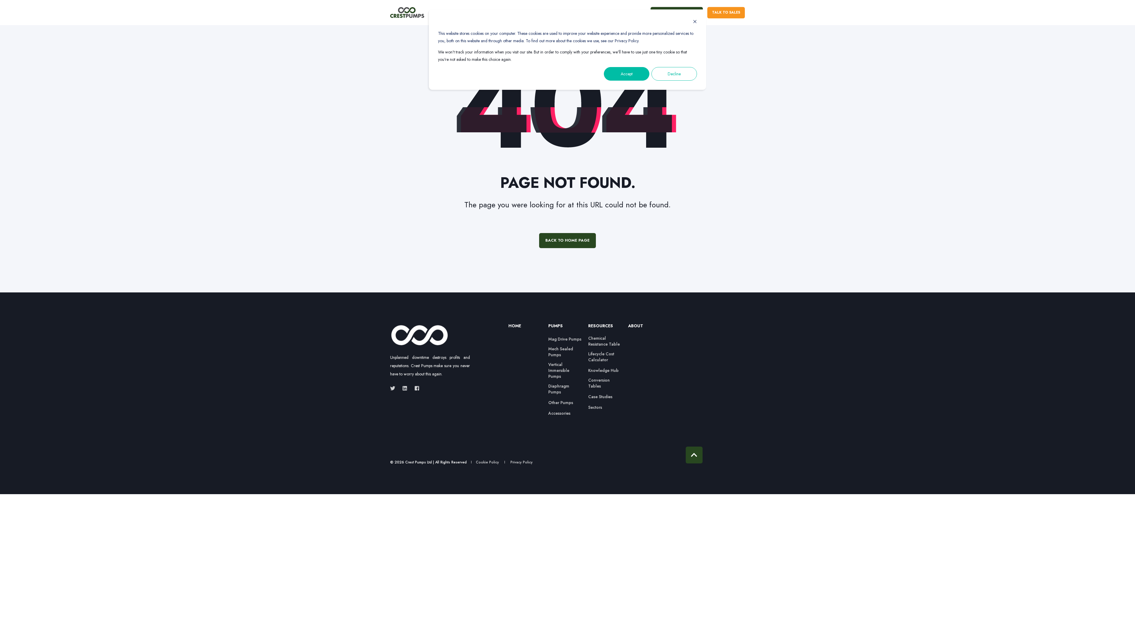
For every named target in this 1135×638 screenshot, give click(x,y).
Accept (627, 74)
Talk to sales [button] (726, 12)
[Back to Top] (694, 455)
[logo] (419, 335)
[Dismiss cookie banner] (695, 22)
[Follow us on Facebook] (415, 388)
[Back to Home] (407, 12)
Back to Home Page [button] (567, 240)
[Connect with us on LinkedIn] (405, 388)
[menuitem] (524, 329)
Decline (674, 74)
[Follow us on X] (394, 388)
